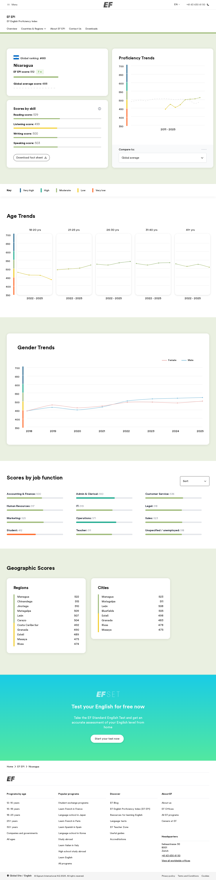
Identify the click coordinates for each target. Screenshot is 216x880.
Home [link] (10, 766)
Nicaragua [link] (34, 766)
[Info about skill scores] (99, 108)
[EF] (108, 4)
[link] (22, 19)
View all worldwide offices (176, 860)
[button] (13, 4)
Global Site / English (21, 875)
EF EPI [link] (20, 766)
